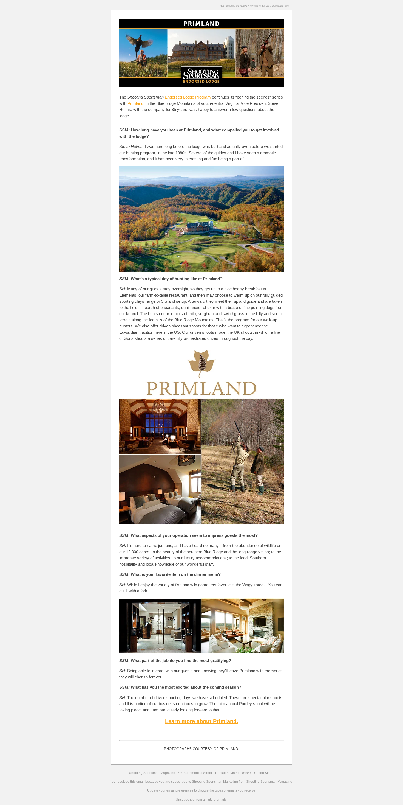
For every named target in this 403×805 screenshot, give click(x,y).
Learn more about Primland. (201, 721)
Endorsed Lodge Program (188, 97)
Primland (135, 103)
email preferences (179, 790)
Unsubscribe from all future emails (201, 799)
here (286, 5)
